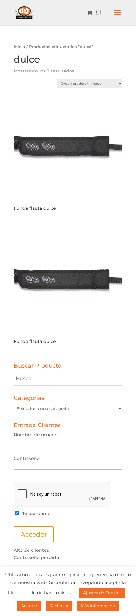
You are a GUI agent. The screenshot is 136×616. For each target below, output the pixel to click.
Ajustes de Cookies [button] (102, 592)
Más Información (98, 605)
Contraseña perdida (36, 557)
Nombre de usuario (36, 435)
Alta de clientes (31, 550)
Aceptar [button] (29, 605)
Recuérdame (35, 513)
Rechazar (59, 605)
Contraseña (27, 458)
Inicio (19, 46)
